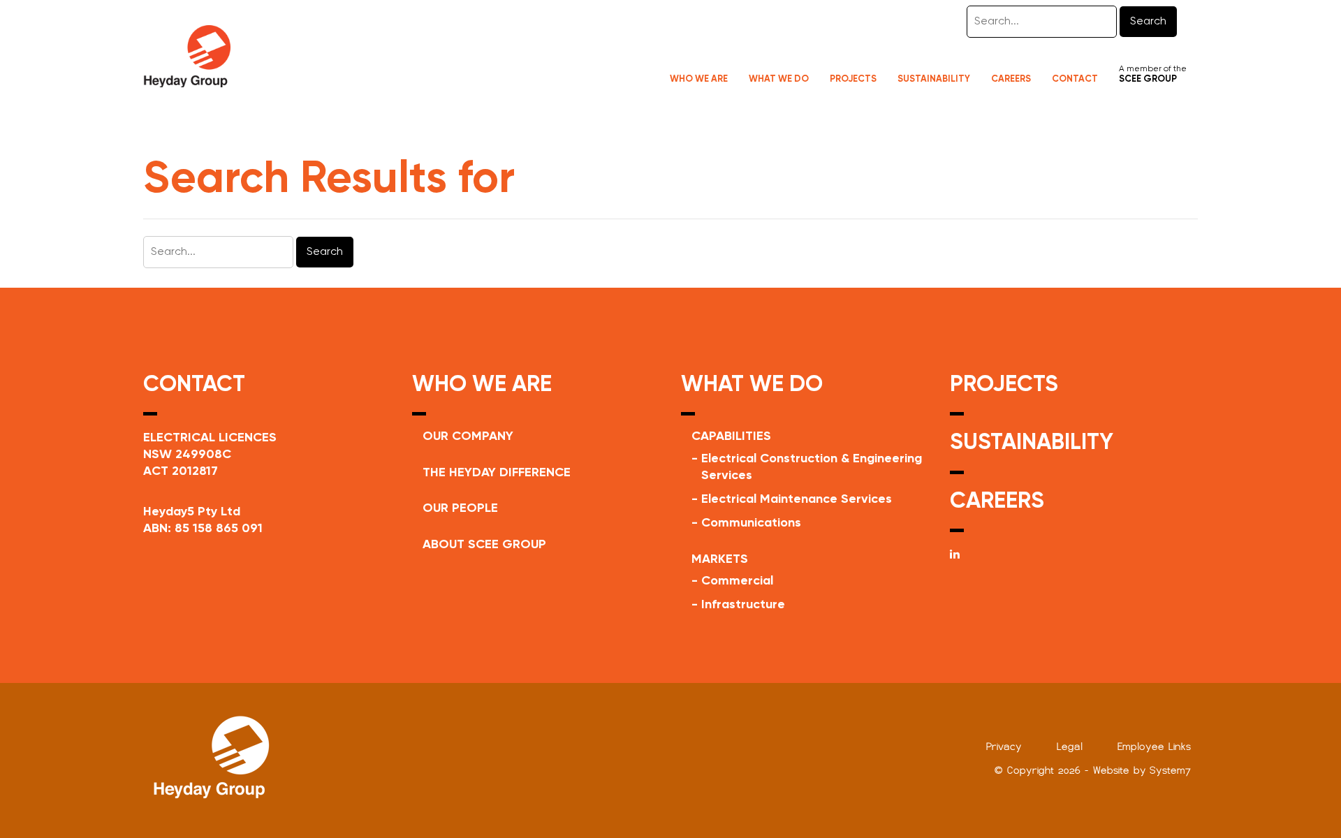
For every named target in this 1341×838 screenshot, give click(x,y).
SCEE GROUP (1148, 79)
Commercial (737, 581)
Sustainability (933, 79)
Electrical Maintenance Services (796, 499)
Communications (751, 523)
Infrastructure (743, 604)
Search (1148, 21)
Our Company (468, 436)
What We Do (779, 79)
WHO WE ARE (482, 385)
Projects (853, 79)
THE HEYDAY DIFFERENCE (497, 472)
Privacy (1004, 746)
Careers (1011, 79)
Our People (460, 508)
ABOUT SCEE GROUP (484, 544)
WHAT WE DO (752, 385)
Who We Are (699, 79)
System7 (1170, 770)
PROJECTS (1004, 385)
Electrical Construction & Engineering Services (811, 467)
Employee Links (1154, 746)
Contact (1075, 79)
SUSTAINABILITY (1031, 443)
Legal (1070, 746)
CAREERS (997, 501)
